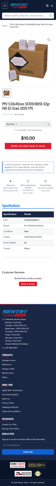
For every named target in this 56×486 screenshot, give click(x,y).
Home (4, 26)
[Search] (51, 15)
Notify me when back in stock (28, 146)
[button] (8, 114)
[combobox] (28, 16)
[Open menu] (5, 5)
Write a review (28, 284)
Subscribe (28, 452)
